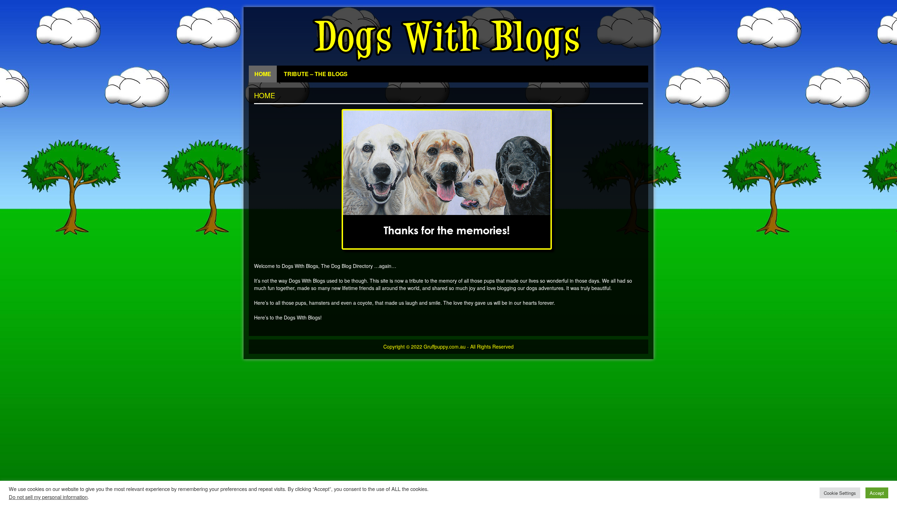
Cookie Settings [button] (840, 493)
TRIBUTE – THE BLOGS (316, 74)
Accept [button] (877, 493)
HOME (262, 74)
